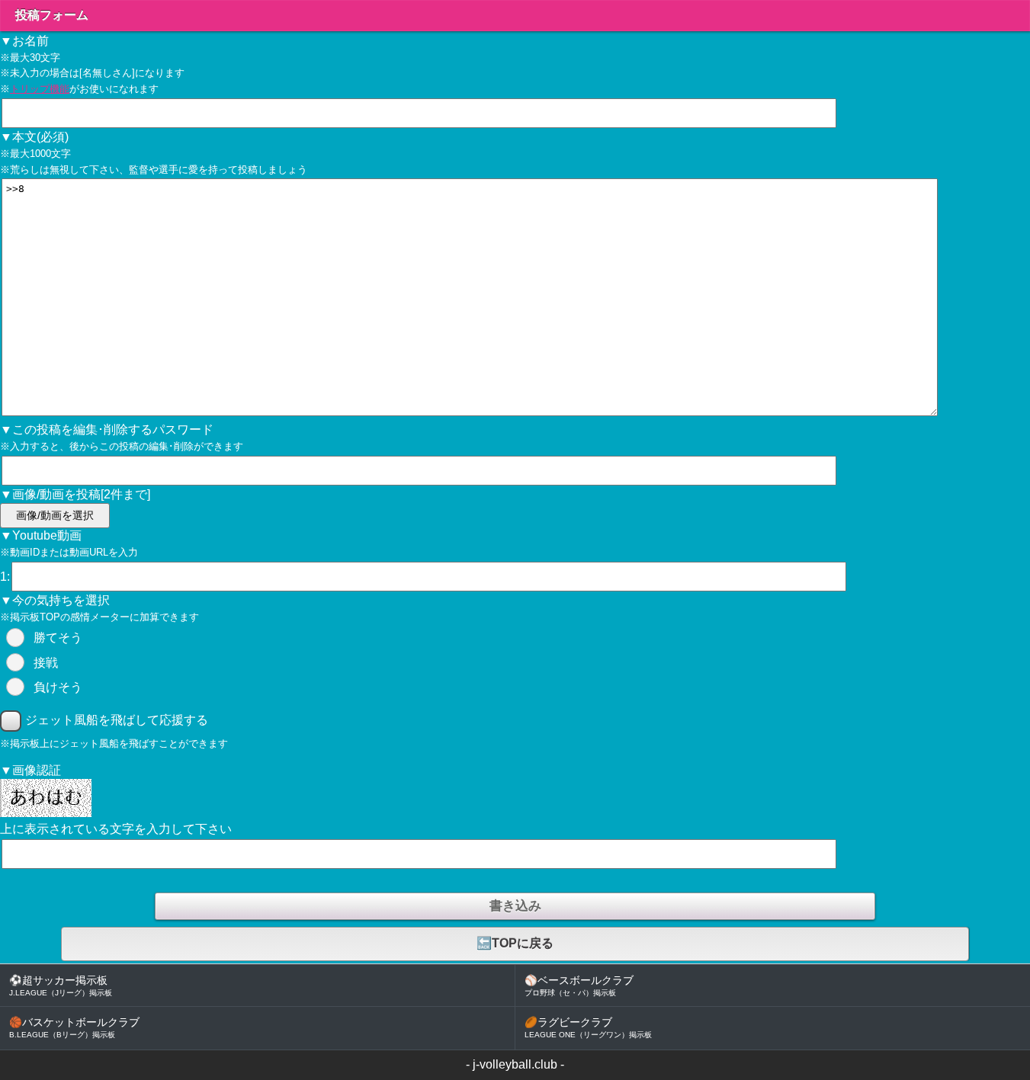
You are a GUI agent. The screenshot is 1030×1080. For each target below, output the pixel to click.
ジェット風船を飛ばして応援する (116, 719)
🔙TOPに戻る (515, 943)
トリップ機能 (39, 89)
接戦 (46, 662)
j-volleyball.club (515, 1064)
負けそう (58, 687)
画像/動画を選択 (55, 515)
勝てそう (58, 637)
